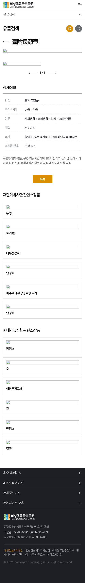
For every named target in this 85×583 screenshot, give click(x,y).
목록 (42, 179)
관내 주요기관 (11, 493)
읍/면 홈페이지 (12, 473)
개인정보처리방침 (13, 550)
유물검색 (9, 14)
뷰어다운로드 (37, 554)
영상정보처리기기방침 (38, 550)
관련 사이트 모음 (13, 503)
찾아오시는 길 (54, 554)
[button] (33, 73)
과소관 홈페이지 (13, 483)
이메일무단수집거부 (63, 550)
